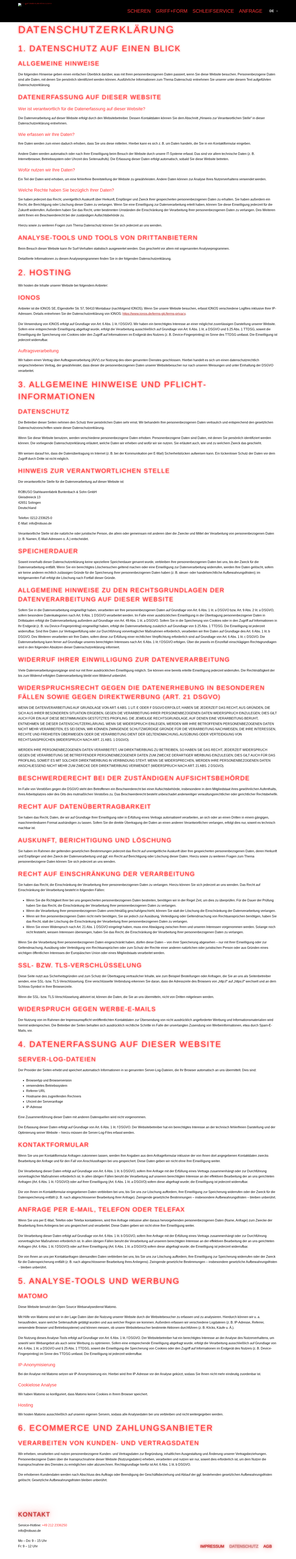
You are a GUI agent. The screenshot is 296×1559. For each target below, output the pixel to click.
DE (271, 11)
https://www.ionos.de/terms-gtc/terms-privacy (153, 313)
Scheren (139, 11)
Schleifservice (213, 11)
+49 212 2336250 (54, 1525)
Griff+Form (171, 11)
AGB (267, 1546)
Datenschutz (243, 1546)
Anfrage (250, 11)
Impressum (212, 1546)
